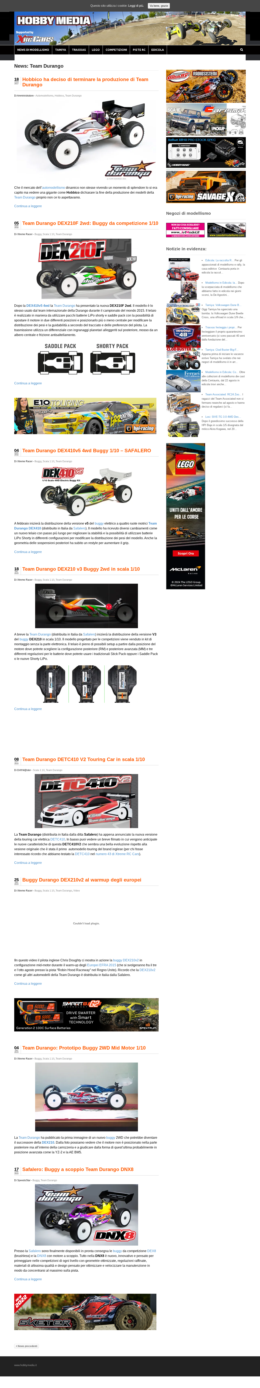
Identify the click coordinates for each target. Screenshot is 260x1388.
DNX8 (41, 1256)
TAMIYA (60, 49)
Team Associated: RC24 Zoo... (223, 394)
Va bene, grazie (159, 5)
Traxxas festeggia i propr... (221, 327)
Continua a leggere (28, 206)
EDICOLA (157, 49)
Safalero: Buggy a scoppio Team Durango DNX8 (77, 1169)
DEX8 (151, 1251)
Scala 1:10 (48, 234)
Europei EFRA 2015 (101, 965)
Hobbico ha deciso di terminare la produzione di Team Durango (85, 82)
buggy (99, 523)
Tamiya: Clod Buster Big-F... (222, 349)
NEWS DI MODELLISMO (33, 49)
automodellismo (53, 187)
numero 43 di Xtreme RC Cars (117, 854)
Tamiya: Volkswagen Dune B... (223, 305)
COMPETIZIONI (116, 49)
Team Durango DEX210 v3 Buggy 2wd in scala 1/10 (81, 569)
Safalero (79, 528)
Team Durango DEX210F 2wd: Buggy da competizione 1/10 (90, 223)
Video (76, 890)
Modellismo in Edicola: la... (221, 282)
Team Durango (73, 95)
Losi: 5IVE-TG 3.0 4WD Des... (223, 416)
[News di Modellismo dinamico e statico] (61, 24)
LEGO (96, 49)
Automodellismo (44, 95)
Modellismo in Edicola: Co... (221, 372)
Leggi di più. (136, 5)
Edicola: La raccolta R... (219, 260)
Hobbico (59, 95)
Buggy (38, 234)
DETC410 (57, 839)
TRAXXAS (79, 49)
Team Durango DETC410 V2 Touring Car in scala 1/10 (83, 759)
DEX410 (35, 528)
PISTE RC (139, 49)
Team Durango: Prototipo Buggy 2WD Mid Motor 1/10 (84, 1048)
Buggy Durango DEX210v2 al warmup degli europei (81, 880)
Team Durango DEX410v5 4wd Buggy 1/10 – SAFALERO (86, 450)
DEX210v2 (131, 960)
